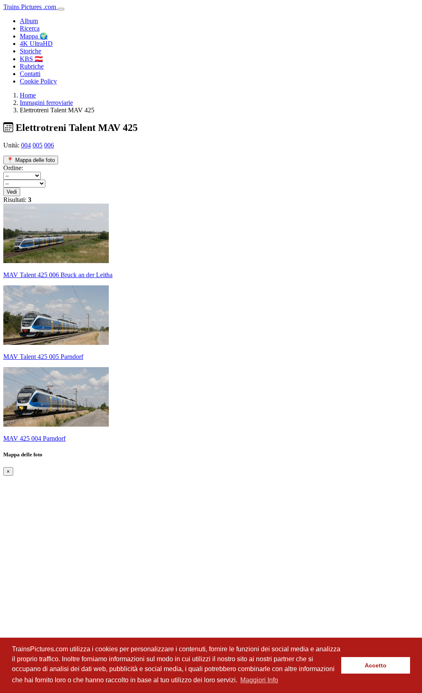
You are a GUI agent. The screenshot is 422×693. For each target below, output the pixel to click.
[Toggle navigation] (61, 9)
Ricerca (30, 28)
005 (37, 145)
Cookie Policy (38, 81)
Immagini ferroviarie (46, 102)
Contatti (30, 73)
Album (29, 20)
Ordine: (13, 167)
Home (28, 95)
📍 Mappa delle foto (31, 160)
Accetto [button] (376, 665)
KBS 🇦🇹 (31, 58)
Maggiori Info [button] (259, 680)
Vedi (12, 192)
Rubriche (32, 66)
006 (49, 145)
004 (26, 145)
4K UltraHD (36, 43)
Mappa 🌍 (34, 36)
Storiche (30, 51)
